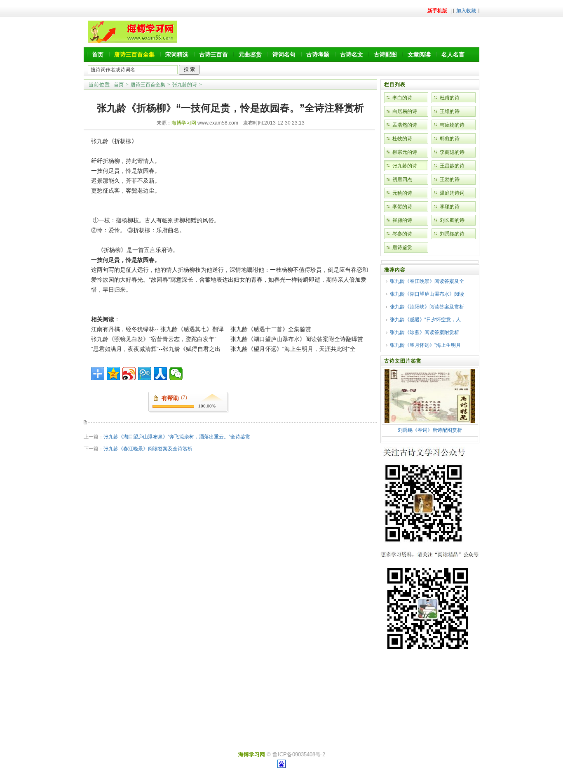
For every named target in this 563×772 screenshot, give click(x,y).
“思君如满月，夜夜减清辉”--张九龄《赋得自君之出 (156, 349)
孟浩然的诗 (404, 125)
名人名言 (452, 54)
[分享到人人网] (160, 373)
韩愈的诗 (450, 138)
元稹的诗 (402, 193)
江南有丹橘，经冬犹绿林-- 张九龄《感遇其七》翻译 (157, 329)
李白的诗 (402, 98)
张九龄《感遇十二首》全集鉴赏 (270, 329)
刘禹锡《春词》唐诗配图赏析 (430, 430)
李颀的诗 (450, 206)
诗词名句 (284, 54)
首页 (97, 54)
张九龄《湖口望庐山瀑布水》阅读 (427, 294)
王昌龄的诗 (452, 166)
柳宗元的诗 (404, 152)
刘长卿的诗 (452, 220)
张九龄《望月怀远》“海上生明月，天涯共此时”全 (293, 349)
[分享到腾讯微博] (144, 373)
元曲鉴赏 (250, 54)
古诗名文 (351, 54)
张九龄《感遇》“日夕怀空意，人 (425, 319)
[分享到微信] (176, 373)
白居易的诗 (404, 111)
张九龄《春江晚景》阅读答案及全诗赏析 (147, 449)
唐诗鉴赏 (402, 247)
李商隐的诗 (452, 152)
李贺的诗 (402, 206)
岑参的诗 (402, 234)
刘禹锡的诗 (452, 234)
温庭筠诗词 (452, 193)
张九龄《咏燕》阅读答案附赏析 (424, 332)
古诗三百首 (213, 54)
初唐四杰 (402, 179)
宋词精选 (176, 54)
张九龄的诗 (184, 84)
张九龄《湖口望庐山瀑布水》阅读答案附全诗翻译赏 (296, 339)
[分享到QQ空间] (113, 373)
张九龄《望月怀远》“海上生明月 (425, 345)
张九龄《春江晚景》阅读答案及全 (427, 281)
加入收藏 (466, 11)
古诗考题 (317, 54)
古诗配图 (385, 54)
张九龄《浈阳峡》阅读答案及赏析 (427, 307)
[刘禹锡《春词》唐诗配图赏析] (430, 421)
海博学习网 (183, 123)
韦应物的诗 (452, 125)
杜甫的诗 (450, 98)
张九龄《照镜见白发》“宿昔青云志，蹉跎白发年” (153, 339)
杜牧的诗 (402, 138)
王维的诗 (450, 111)
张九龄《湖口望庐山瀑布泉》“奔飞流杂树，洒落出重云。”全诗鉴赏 (176, 437)
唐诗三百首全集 (148, 84)
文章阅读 (419, 54)
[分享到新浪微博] (129, 373)
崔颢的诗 (402, 220)
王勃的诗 (450, 179)
